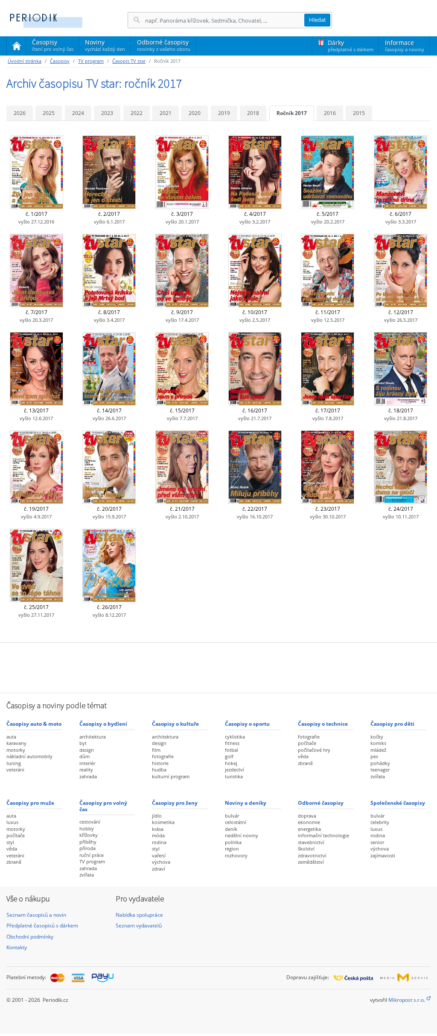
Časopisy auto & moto (33, 723)
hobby (86, 828)
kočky (376, 736)
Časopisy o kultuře (175, 723)
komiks (378, 743)
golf (229, 756)
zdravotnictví (312, 855)
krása (157, 829)
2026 (20, 113)
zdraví (158, 868)
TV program (91, 61)
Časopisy (52, 46)
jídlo (157, 815)
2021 (166, 113)
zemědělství (311, 862)
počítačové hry (314, 750)
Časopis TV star (129, 61)
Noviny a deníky (245, 802)
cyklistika (235, 736)
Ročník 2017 (292, 113)
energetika (309, 829)
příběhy (87, 842)
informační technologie (323, 835)
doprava (307, 815)
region (232, 848)
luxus (12, 822)
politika (233, 842)
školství (306, 848)
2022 (137, 113)
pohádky (380, 763)
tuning (13, 763)
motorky (15, 750)
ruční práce (91, 855)
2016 (330, 113)
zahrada (88, 776)
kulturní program (170, 776)
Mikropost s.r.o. (406, 1000)
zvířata (377, 776)
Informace (404, 45)
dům (84, 756)
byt (83, 743)
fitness (232, 743)
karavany (16, 743)
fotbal (231, 750)
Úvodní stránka (24, 61)
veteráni (15, 769)
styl (10, 842)
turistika (234, 776)
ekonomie (309, 822)
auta (11, 736)
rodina (159, 842)
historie (160, 763)
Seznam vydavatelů (139, 925)
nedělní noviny (241, 835)
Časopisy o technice (323, 723)
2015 (359, 113)
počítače (307, 743)
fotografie (163, 756)
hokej (231, 763)
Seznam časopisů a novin (36, 914)
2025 (49, 113)
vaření (159, 855)
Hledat (317, 20)
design (86, 750)
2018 (253, 113)
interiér (87, 763)
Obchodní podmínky (29, 936)
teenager (380, 769)
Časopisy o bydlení (103, 723)
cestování (89, 821)
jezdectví (234, 769)
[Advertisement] (218, 667)
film (156, 750)
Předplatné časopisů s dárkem (42, 925)
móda (158, 835)
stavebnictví (311, 842)
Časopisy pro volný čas (103, 805)
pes (374, 756)
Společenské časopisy (397, 802)
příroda (87, 848)
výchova (161, 862)
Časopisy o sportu (247, 723)
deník (231, 829)
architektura (92, 736)
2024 (78, 113)
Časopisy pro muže (30, 802)
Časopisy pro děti (392, 723)
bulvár (232, 815)
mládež (378, 750)
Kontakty (16, 947)
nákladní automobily (29, 756)
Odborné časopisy (163, 45)
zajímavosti (382, 855)
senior (377, 842)
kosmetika (163, 822)
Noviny (105, 45)
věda (303, 756)
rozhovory (236, 855)
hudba (159, 769)
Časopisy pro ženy (175, 802)
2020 (195, 113)
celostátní (235, 822)
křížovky (88, 835)
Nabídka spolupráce (139, 914)
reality (86, 769)
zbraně (305, 763)
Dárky (350, 45)
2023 (107, 113)
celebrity (379, 822)
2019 (224, 113)
